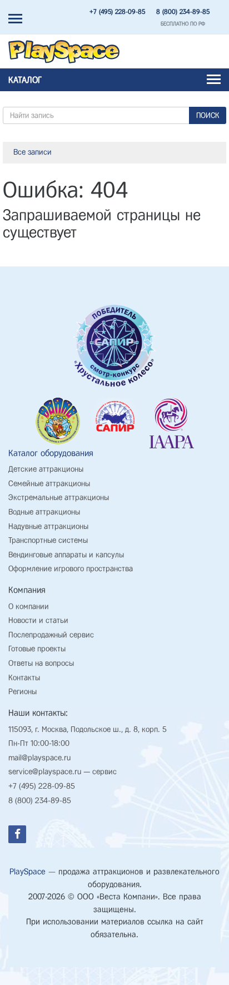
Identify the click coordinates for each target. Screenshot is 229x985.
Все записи (32, 152)
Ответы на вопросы (41, 663)
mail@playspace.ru (39, 758)
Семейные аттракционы (49, 483)
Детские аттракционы (45, 469)
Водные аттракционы (44, 512)
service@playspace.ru (44, 772)
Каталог (25, 80)
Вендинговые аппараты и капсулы (66, 555)
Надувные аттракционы (48, 526)
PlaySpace (27, 871)
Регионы (22, 691)
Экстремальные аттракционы (58, 497)
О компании (28, 606)
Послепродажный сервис (51, 635)
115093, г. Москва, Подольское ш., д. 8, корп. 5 (87, 729)
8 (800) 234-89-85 (183, 11)
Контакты (24, 678)
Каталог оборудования (50, 453)
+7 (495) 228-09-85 (117, 11)
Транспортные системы (48, 540)
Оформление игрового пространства (70, 569)
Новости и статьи (38, 620)
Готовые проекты (37, 649)
